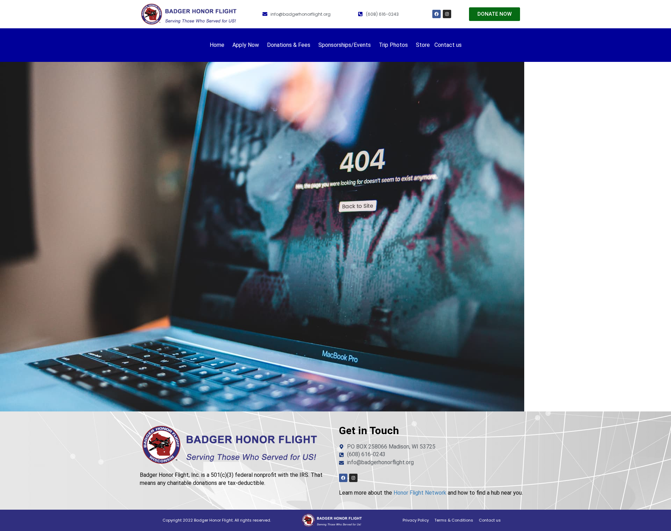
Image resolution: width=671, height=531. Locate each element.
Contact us (448, 45)
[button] (219, 45)
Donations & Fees (288, 45)
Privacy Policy (416, 520)
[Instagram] (447, 14)
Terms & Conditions (453, 520)
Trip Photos (393, 45)
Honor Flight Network (420, 492)
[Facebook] (436, 14)
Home (217, 45)
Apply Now (245, 45)
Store (423, 45)
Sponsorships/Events (344, 45)
